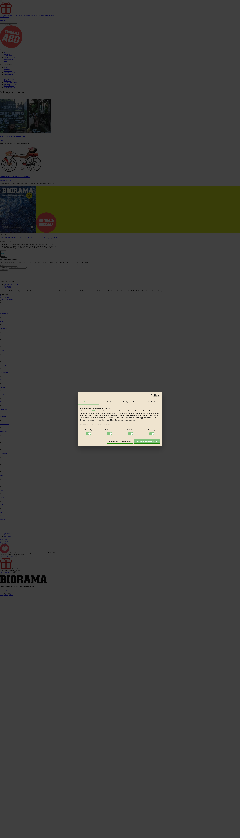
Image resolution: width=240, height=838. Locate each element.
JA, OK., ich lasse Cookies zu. (147, 441)
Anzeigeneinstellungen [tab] (130, 402)
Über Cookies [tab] (151, 402)
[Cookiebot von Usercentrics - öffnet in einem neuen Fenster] (152, 395)
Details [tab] (109, 402)
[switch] (109, 433)
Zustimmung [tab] (88, 402)
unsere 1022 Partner (92, 411)
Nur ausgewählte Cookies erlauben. (119, 441)
